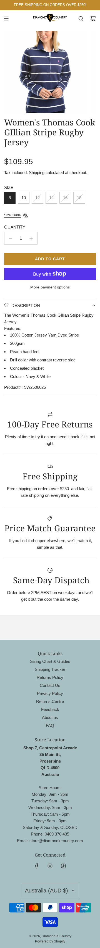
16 (65, 197)
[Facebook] (37, 866)
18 (79, 197)
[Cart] (93, 18)
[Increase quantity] (31, 238)
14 (51, 197)
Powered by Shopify (50, 941)
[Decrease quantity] (10, 238)
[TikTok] (63, 866)
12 (37, 197)
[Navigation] (6, 18)
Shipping (36, 172)
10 (23, 197)
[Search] (81, 18)
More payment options (50, 287)
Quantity (14, 227)
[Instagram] (50, 866)
